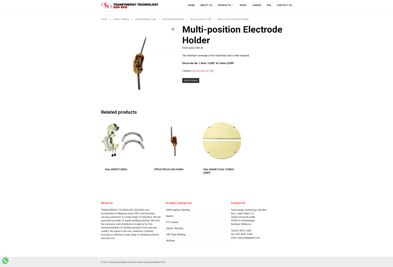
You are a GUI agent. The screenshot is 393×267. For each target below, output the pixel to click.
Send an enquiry (191, 80)
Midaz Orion (160, 262)
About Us (206, 5)
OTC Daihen (172, 222)
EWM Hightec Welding (178, 209)
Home (191, 5)
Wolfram (170, 240)
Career (256, 5)
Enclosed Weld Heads (173, 19)
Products (224, 5)
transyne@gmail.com (248, 237)
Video (243, 5)
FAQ (269, 5)
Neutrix (170, 216)
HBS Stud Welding (176, 234)
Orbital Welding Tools (145, 19)
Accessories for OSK (201, 19)
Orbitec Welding (121, 19)
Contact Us (284, 5)
